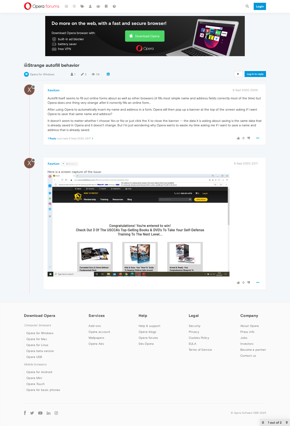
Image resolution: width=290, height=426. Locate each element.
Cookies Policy (199, 337)
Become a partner (253, 349)
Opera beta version (40, 351)
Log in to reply (255, 74)
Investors (246, 343)
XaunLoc (54, 90)
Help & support (149, 326)
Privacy (194, 331)
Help (143, 315)
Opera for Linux (37, 345)
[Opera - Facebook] (25, 412)
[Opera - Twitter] (32, 412)
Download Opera (147, 36)
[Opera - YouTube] (40, 412)
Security (194, 326)
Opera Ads (96, 343)
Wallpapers (96, 337)
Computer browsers (37, 325)
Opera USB (34, 357)
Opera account (99, 331)
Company (249, 315)
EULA (192, 343)
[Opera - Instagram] (56, 412)
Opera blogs (147, 331)
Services (97, 315)
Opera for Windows (42, 74)
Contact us (248, 355)
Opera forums (148, 337)
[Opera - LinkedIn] (48, 412)
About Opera (249, 326)
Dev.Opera (146, 343)
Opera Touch (35, 384)
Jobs (243, 337)
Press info (247, 331)
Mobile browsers (35, 364)
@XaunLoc (71, 164)
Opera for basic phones (43, 390)
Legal (194, 315)
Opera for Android (39, 372)
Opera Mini (34, 378)
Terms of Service (200, 349)
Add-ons (95, 326)
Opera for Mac (36, 339)
